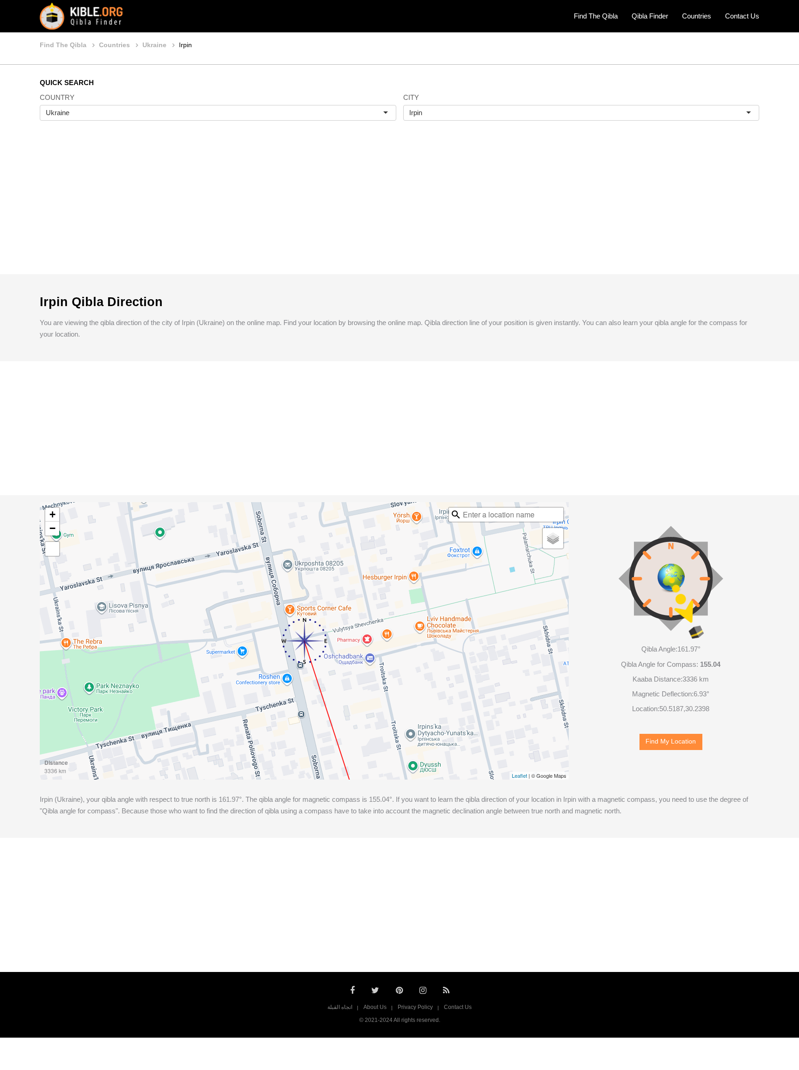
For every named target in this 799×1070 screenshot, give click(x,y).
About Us (375, 1007)
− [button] (52, 528)
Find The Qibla (596, 16)
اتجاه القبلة (339, 1007)
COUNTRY (57, 97)
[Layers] (553, 538)
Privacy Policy (415, 1007)
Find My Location (670, 741)
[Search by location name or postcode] (456, 515)
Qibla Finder (650, 16)
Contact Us (742, 16)
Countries (696, 16)
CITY (411, 97)
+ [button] (52, 514)
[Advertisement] (399, 207)
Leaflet (519, 775)
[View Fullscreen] (52, 549)
